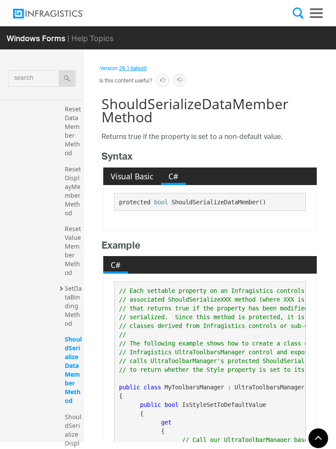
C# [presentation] (173, 176)
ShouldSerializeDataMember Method (73, 370)
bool (161, 202)
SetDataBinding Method (73, 306)
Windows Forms (36, 38)
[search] (67, 78)
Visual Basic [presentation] (132, 176)
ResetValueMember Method (73, 250)
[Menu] (316, 13)
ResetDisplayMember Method (73, 191)
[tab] (132, 176)
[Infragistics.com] (57, 13)
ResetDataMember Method (73, 131)
